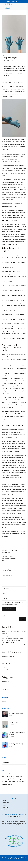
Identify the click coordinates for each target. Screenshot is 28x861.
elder (21, 776)
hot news (4, 782)
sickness (23, 782)
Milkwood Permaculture (20, 505)
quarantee (18, 782)
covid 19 (8, 776)
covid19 (3, 776)
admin (4, 60)
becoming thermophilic (10, 386)
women (6, 784)
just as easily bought (14, 274)
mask (9, 782)
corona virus (20, 774)
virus (3, 784)
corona (15, 774)
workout (10, 784)
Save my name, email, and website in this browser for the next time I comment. (12, 604)
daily (11, 776)
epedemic (4, 779)
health (13, 779)
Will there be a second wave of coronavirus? (13, 645)
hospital (20, 779)
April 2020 (4, 668)
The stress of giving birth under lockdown (12, 638)
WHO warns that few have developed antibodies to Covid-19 (11, 641)
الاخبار (3, 55)
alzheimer (4, 774)
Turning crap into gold (7, 636)
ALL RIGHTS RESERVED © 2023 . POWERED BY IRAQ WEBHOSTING (14, 858)
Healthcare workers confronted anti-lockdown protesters (14, 632)
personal (13, 782)
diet (18, 776)
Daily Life (15, 776)
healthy (16, 779)
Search (3, 616)
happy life (9, 779)
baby (12, 774)
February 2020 (5, 670)
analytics (9, 774)
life (7, 782)
